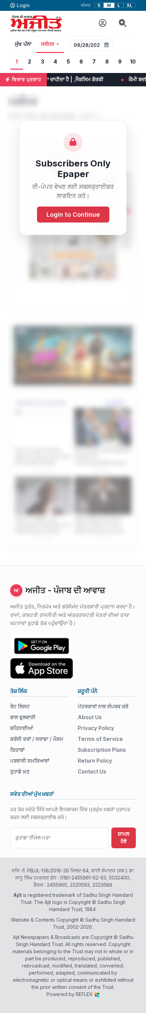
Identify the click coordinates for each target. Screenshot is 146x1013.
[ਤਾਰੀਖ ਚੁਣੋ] (106, 45)
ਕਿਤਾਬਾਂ (17, 750)
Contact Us (92, 771)
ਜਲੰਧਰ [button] (47, 44)
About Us (90, 717)
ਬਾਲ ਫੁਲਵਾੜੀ (23, 717)
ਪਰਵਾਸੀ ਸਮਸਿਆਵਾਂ (29, 761)
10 (133, 61)
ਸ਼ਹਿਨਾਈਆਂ (21, 728)
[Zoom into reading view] (123, 23)
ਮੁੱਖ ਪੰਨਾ (23, 44)
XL (129, 5)
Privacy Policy (96, 728)
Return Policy (95, 761)
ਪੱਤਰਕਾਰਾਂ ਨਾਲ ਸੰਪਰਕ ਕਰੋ (103, 706)
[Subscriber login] (103, 23)
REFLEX (85, 994)
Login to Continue (73, 214)
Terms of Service (100, 739)
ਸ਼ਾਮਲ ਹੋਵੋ (123, 838)
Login (23, 5)
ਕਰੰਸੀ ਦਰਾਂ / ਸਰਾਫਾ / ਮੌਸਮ (36, 739)
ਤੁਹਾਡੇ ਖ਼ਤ (20, 771)
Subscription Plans (102, 750)
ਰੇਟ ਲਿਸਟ (20, 706)
